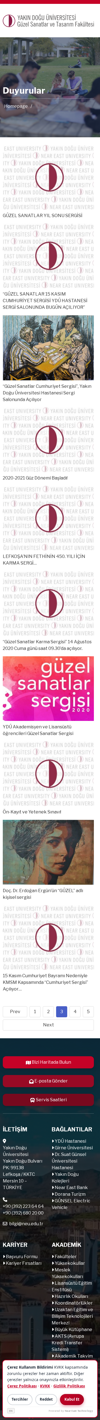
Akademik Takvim (73, 1356)
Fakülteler (65, 1256)
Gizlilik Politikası (69, 1386)
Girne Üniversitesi (73, 1147)
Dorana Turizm (70, 1194)
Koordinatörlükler (73, 1303)
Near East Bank (71, 1187)
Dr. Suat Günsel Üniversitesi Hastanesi (69, 1161)
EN (11, 1411)
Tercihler (20, 1399)
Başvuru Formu (21, 1256)
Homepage (16, 106)
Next (48, 1025)
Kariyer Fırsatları (23, 1263)
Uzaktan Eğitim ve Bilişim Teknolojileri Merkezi (72, 1316)
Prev (15, 1011)
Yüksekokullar (69, 1263)
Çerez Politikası (22, 1386)
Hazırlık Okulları (71, 1296)
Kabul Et (71, 1399)
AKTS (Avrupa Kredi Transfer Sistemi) (68, 1343)
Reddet (46, 1399)
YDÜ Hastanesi (70, 1141)
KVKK (45, 1386)
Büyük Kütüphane (73, 1329)
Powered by (71, 1411)
